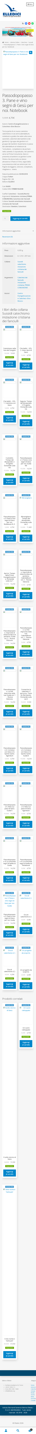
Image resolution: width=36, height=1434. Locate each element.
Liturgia (33, 1391)
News (32, 1397)
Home (7, 42)
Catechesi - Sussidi (27, 42)
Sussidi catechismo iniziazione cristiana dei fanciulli (22, 267)
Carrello (28, 1428)
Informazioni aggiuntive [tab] (11, 231)
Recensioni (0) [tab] (7, 237)
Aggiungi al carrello (20, 218)
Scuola (33, 1395)
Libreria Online (14, 42)
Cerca (18, 1430)
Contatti (33, 1400)
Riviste (32, 1393)
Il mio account (6, 1430)
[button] (30, 52)
